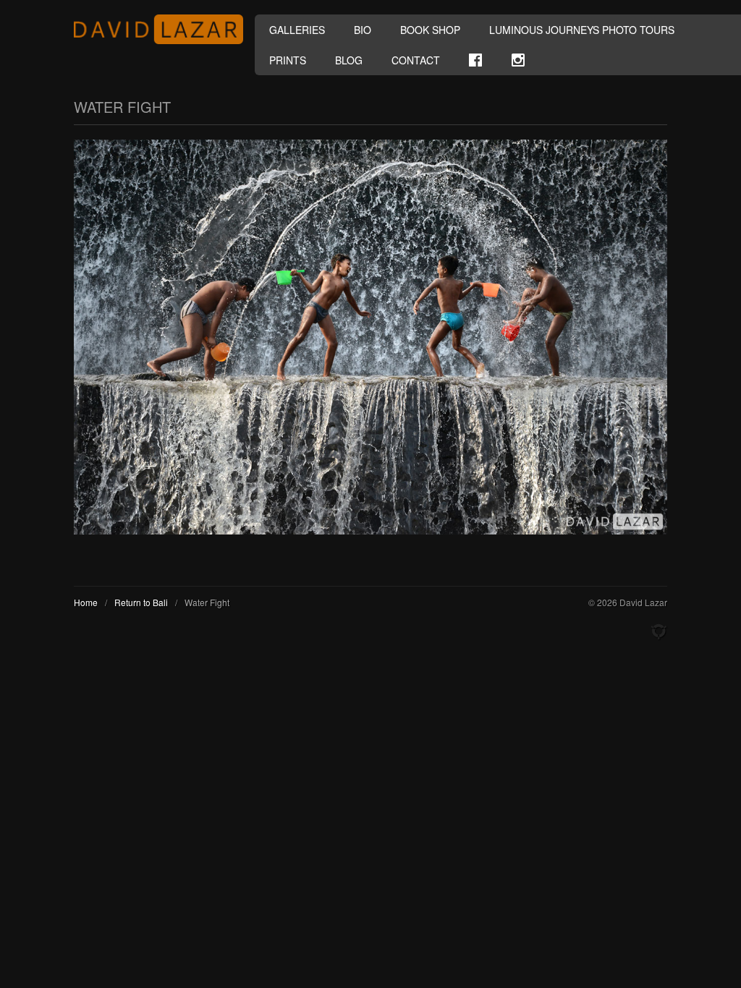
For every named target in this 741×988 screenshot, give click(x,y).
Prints (287, 60)
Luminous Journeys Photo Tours (581, 29)
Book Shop (430, 29)
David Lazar (164, 29)
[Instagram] (518, 60)
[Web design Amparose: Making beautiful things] (658, 632)
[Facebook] (475, 60)
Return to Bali (141, 602)
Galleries (297, 29)
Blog (349, 60)
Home (86, 602)
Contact (415, 60)
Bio (362, 29)
